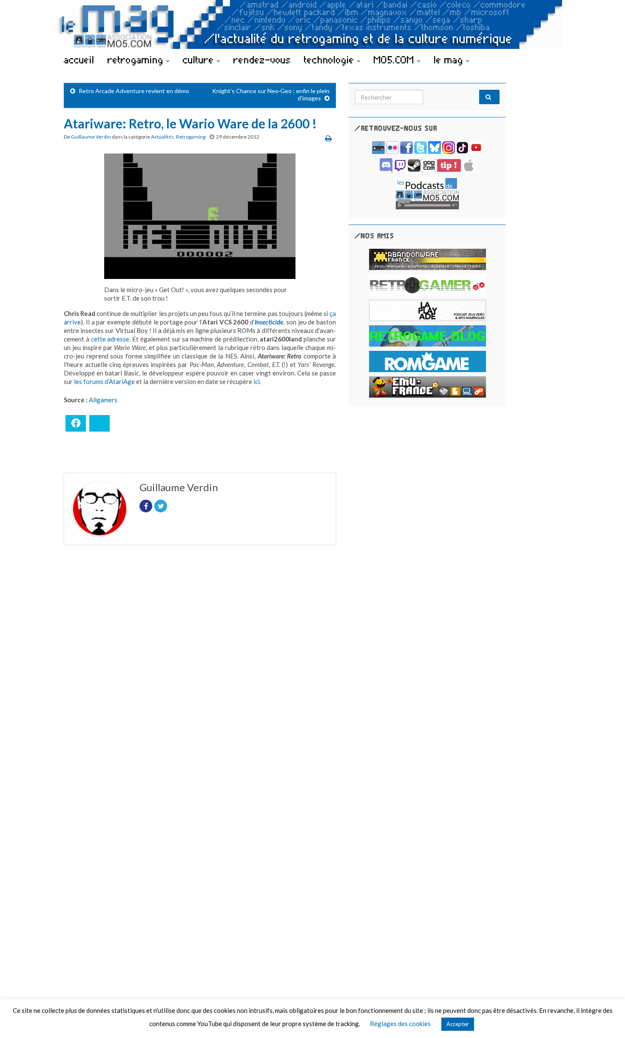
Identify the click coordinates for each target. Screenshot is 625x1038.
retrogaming (137, 59)
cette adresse (110, 339)
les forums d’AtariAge (104, 381)
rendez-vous (262, 59)
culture (200, 59)
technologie (330, 59)
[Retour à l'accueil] (312, 24)
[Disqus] (200, 668)
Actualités (162, 137)
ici (256, 381)
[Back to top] (605, 1018)
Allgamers (103, 400)
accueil (79, 59)
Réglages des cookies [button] (400, 1023)
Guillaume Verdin (91, 137)
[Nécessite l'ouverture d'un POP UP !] (427, 192)
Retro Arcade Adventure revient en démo (134, 90)
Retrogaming (190, 137)
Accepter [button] (457, 1024)
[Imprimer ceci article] (328, 138)
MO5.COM (395, 59)
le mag (450, 59)
